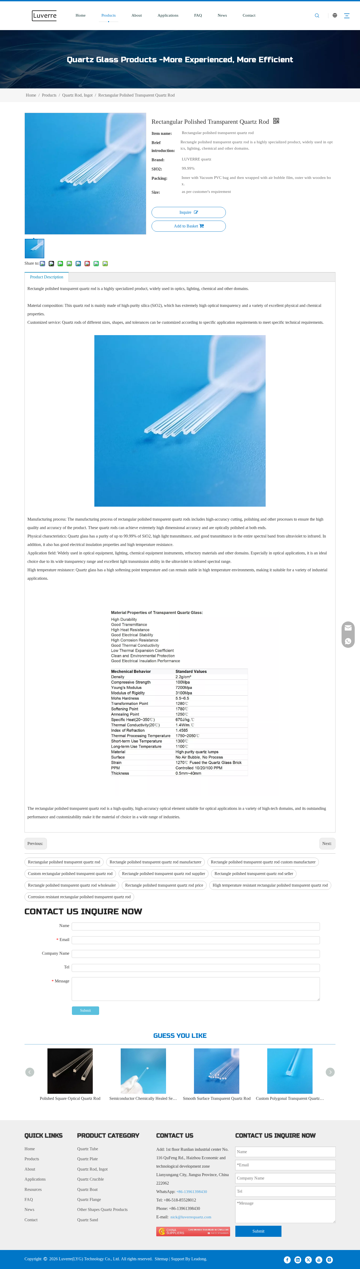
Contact (249, 15)
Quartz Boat (87, 1189)
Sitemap (161, 1259)
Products (108, 15)
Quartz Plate (87, 1159)
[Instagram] (329, 1259)
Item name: (162, 133)
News (222, 15)
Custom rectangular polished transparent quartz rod (70, 873)
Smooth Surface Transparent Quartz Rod (217, 1098)
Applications (168, 15)
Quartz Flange (89, 1199)
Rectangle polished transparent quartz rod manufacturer (155, 862)
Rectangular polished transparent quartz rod (64, 862)
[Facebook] (287, 1259)
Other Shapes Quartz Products (102, 1209)
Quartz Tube (87, 1149)
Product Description (46, 277)
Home (81, 15)
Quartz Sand (87, 1220)
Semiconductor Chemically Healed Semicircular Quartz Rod (144, 1098)
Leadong (198, 1259)
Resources (33, 1189)
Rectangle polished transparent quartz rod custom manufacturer (263, 862)
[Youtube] (318, 1259)
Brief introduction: (163, 146)
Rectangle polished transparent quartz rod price (164, 885)
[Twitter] (308, 1259)
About (137, 15)
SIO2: (157, 169)
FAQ (198, 15)
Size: (156, 192)
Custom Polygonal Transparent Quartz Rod (290, 1098)
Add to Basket (186, 226)
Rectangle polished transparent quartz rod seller (254, 873)
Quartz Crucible (90, 1179)
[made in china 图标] (193, 1231)
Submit (85, 1011)
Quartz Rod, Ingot (92, 1169)
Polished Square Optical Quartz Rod (70, 1098)
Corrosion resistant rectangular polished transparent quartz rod (79, 897)
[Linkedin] (297, 1259)
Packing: (159, 178)
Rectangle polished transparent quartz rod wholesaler (72, 885)
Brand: (158, 160)
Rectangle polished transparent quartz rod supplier (163, 873)
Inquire (185, 212)
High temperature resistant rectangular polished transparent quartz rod (270, 885)
